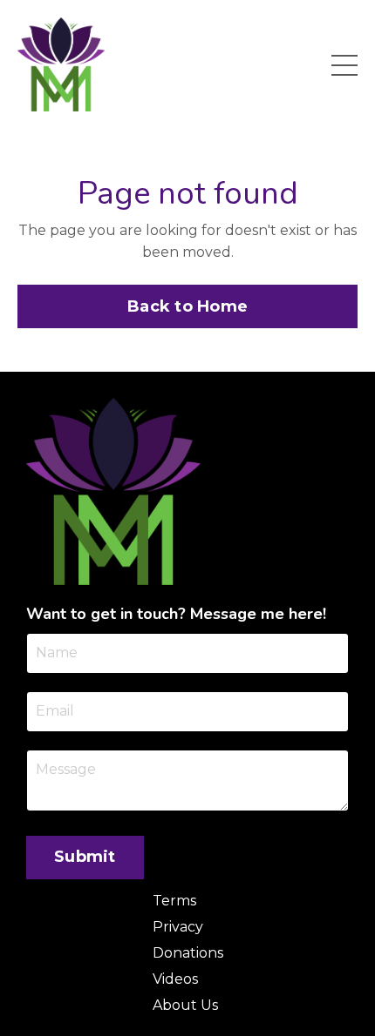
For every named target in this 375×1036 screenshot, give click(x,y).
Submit (85, 856)
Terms (174, 900)
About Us (185, 1005)
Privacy (178, 926)
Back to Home (187, 306)
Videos (175, 979)
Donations (188, 953)
